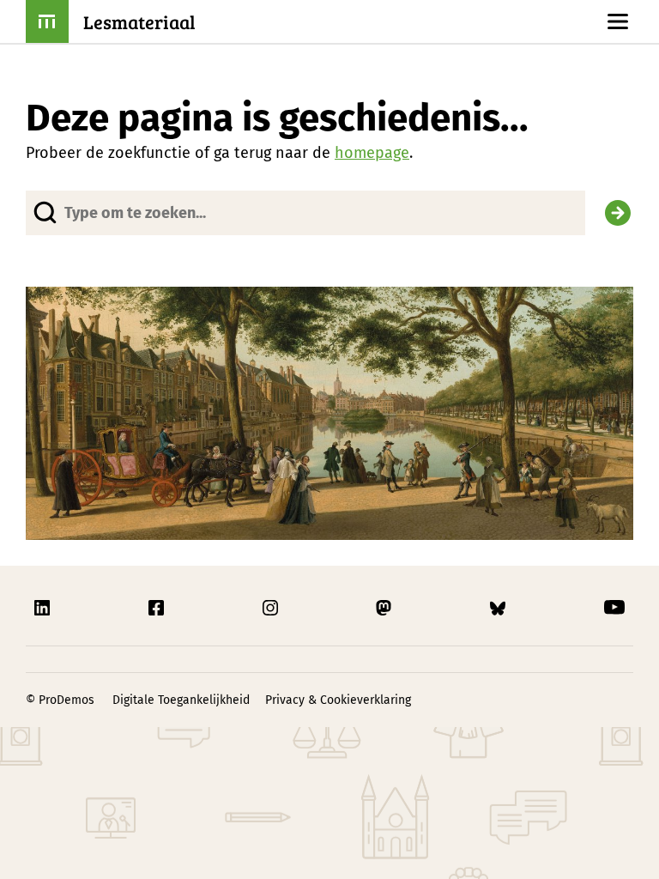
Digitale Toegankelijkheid (181, 700)
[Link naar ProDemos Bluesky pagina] (499, 607)
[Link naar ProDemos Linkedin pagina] (44, 607)
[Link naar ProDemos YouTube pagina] (614, 607)
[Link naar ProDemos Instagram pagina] (272, 607)
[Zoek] (617, 212)
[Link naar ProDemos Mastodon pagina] (385, 607)
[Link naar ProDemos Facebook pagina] (158, 607)
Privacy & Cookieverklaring (338, 700)
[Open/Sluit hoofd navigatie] (617, 21)
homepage (372, 152)
